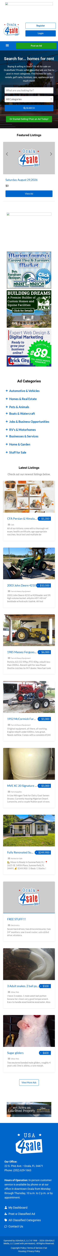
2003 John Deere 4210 (21, 585)
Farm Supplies (16, 792)
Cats (12, 525)
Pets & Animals (19, 407)
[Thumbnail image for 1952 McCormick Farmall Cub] (29, 697)
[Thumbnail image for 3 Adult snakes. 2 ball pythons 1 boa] (29, 964)
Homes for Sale (16, 858)
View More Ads (29, 1082)
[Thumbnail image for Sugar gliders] (29, 1031)
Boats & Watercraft (22, 413)
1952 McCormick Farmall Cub (26, 719)
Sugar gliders (15, 1052)
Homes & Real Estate (23, 399)
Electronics (15, 925)
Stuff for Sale (17, 452)
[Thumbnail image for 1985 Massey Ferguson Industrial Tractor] (29, 630)
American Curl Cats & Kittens (24, 179)
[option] (29, 171)
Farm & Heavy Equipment (20, 591)
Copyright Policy (18, 1248)
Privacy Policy (33, 1251)
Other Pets (15, 992)
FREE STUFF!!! (16, 919)
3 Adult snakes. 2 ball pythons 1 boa (29, 986)
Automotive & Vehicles (24, 391)
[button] (7, 45)
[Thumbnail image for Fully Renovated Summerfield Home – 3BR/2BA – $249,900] (29, 831)
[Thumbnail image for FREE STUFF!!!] (29, 897)
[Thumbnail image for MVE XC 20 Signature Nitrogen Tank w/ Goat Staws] (29, 764)
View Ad (30, 192)
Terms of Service (34, 1248)
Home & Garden (19, 444)
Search (30, 108)
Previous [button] (6, 154)
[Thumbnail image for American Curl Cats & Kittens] (29, 158)
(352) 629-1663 (22, 1170)
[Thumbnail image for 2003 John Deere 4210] (29, 563)
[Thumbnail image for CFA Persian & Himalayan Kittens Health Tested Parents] (29, 497)
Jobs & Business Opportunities (29, 421)
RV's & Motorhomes (22, 429)
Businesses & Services (23, 436)
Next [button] (51, 154)
